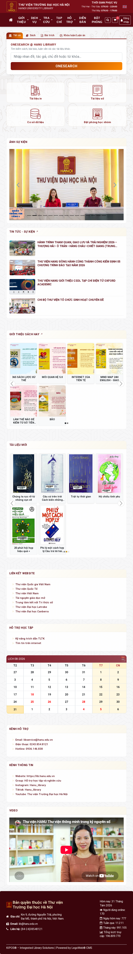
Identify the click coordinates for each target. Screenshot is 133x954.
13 (66, 687)
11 (32, 687)
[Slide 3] (45, 216)
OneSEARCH (67, 66)
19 (49, 694)
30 (66, 672)
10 (15, 687)
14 (83, 687)
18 (32, 694)
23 (117, 694)
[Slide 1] (34, 216)
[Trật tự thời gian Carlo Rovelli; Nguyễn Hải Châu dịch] (80, 473)
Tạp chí (59, 20)
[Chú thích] (66, 184)
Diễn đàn (82, 20)
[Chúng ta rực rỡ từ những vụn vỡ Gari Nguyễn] (23, 473)
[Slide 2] (40, 216)
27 (15, 672)
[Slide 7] (66, 216)
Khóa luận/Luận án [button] (74, 35)
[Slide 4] (50, 216)
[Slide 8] (72, 216)
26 (49, 701)
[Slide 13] (98, 216)
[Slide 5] (56, 216)
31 (83, 672)
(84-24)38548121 (31, 929)
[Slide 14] (104, 216)
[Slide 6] (61, 216)
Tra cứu (46, 20)
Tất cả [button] (17, 35)
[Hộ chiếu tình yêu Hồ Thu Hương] (109, 473)
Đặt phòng (97, 20)
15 (100, 687)
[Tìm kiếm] (108, 20)
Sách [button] (33, 35)
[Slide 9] (77, 216)
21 (83, 694)
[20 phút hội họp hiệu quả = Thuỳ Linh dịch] (23, 525)
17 (15, 694)
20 (66, 694)
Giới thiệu (21, 20)
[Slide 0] (29, 216)
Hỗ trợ (69, 20)
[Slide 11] (88, 216)
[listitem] (35, 92)
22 (100, 694)
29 (49, 672)
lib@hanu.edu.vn (28, 923)
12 (49, 687)
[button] (28, 20)
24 (15, 701)
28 (32, 672)
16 (117, 687)
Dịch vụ (34, 20)
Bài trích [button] (49, 35)
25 (32, 701)
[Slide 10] (82, 216)
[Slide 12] (93, 216)
